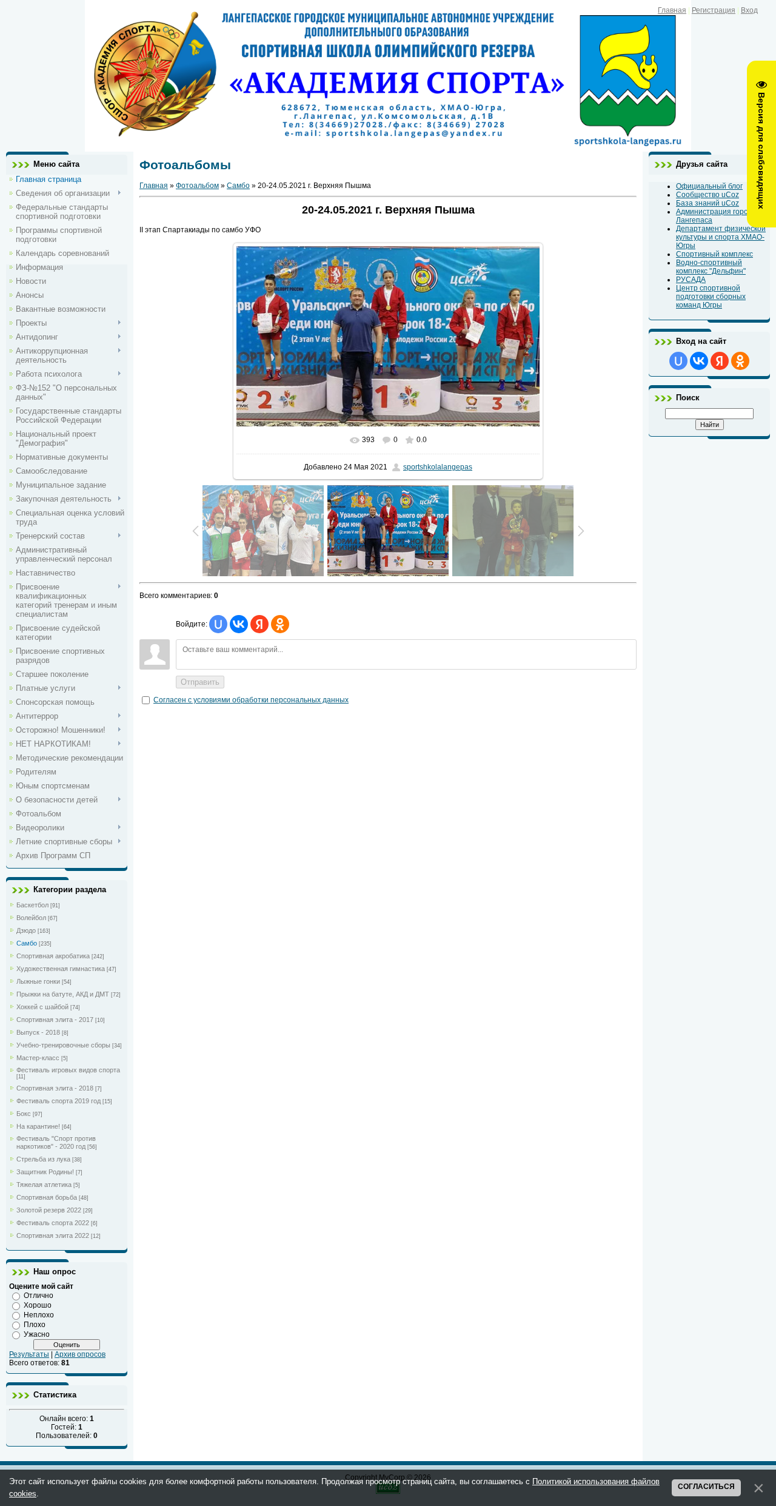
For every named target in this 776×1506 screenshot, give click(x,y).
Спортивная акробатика (53, 956)
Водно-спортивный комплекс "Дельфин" (711, 266)
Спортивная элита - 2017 (54, 1019)
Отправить (200, 682)
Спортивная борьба (46, 1197)
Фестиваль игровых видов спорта (68, 1070)
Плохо (34, 1324)
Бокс (23, 1113)
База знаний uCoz (707, 203)
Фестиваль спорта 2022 (52, 1222)
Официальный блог (709, 186)
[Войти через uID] (218, 624)
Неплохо (39, 1315)
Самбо (26, 943)
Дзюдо (26, 930)
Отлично (38, 1295)
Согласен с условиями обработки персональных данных (251, 700)
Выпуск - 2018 (38, 1032)
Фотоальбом (197, 185)
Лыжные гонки (38, 981)
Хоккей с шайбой (42, 1006)
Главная (672, 10)
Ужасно (37, 1334)
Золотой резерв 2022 (48, 1210)
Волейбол (31, 917)
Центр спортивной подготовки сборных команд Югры (711, 296)
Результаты (29, 1354)
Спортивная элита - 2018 (54, 1088)
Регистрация (713, 10)
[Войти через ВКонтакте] (239, 624)
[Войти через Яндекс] (259, 624)
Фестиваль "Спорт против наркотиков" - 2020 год (56, 1142)
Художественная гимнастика (60, 968)
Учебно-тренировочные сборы (63, 1045)
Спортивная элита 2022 (52, 1235)
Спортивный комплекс (714, 254)
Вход (749, 10)
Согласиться (706, 1486)
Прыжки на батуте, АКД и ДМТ (62, 994)
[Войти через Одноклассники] (280, 624)
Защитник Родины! (45, 1171)
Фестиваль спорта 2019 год (58, 1100)
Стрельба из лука (43, 1159)
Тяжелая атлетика (44, 1184)
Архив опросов (80, 1354)
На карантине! (38, 1126)
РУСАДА (691, 279)
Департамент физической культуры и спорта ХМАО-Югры (721, 237)
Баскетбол (32, 905)
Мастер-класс (37, 1057)
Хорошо (38, 1305)
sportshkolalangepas (437, 467)
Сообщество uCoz (707, 194)
